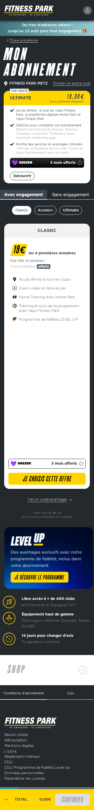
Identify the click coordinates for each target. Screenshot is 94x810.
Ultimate (71, 210)
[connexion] (87, 10)
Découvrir (22, 176)
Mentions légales (19, 745)
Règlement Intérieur (22, 756)
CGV (70, 693)
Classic (21, 210)
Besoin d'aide (16, 734)
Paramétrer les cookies (24, 778)
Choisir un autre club (71, 83)
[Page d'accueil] (41, 10)
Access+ (45, 210)
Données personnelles (24, 773)
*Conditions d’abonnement (23, 693)
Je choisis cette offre (47, 479)
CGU (8, 762)
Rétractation (15, 740)
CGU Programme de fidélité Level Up (37, 767)
